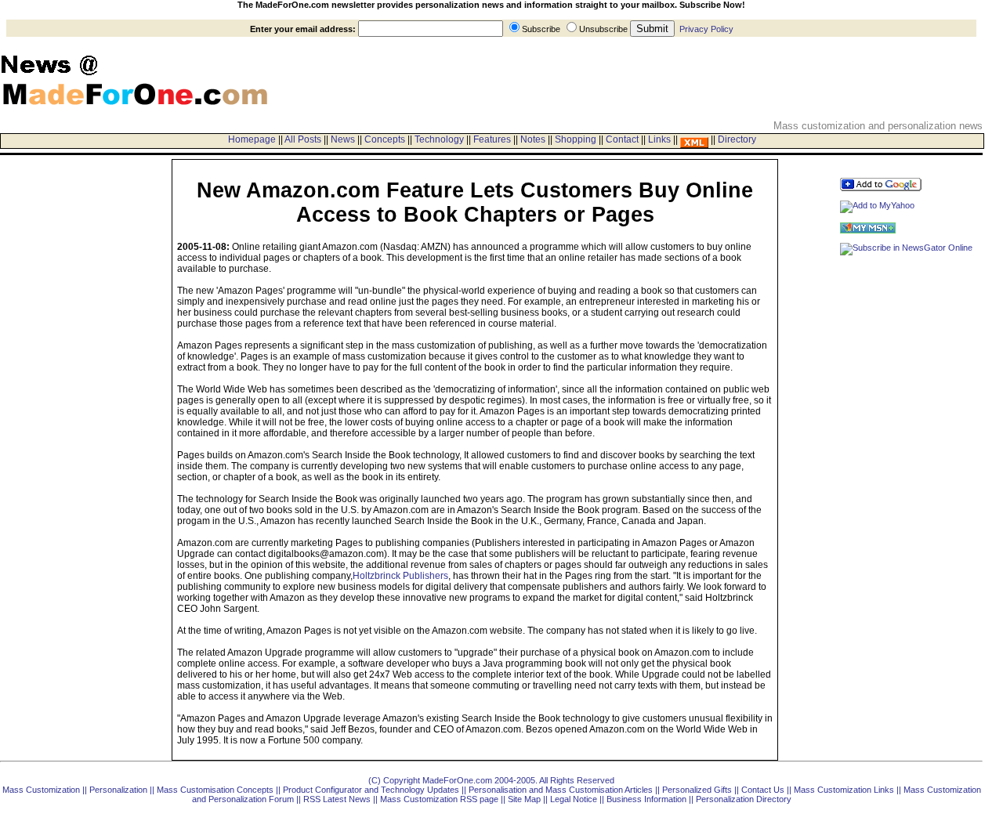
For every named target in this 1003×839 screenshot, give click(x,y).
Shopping (575, 139)
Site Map (524, 799)
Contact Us (762, 789)
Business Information (646, 799)
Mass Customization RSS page (439, 799)
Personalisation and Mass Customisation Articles (561, 789)
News (343, 139)
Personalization (118, 789)
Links (659, 139)
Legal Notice (573, 799)
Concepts (384, 139)
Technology (439, 139)
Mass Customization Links (844, 789)
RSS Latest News (337, 799)
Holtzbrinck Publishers (400, 575)
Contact (622, 139)
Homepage (252, 139)
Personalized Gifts (697, 789)
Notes (532, 139)
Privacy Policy (706, 29)
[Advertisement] (52, 194)
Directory (737, 139)
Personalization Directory (743, 799)
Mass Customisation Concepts (215, 789)
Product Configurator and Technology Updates (371, 789)
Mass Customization (41, 789)
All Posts (302, 139)
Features (492, 139)
